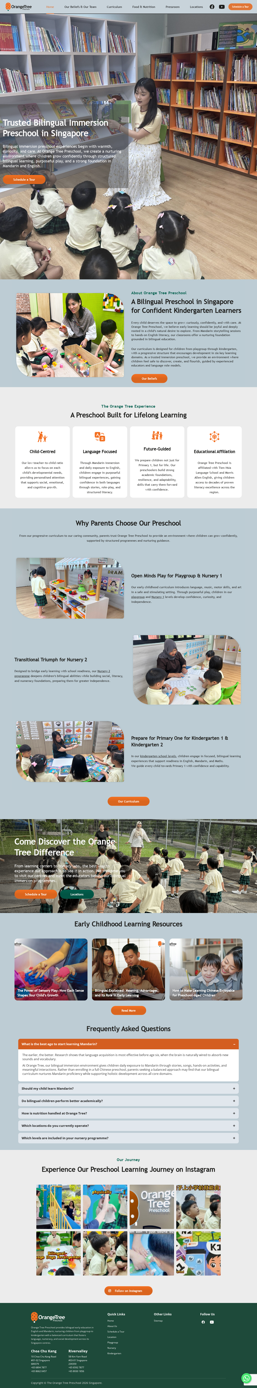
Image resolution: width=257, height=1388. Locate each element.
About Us (112, 1326)
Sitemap (158, 1320)
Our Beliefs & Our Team (80, 7)
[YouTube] (222, 7)
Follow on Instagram (128, 1291)
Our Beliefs (149, 378)
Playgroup (112, 1342)
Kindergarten (114, 1353)
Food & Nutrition (143, 7)
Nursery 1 (157, 597)
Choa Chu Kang (43, 1351)
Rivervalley (77, 1351)
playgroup (138, 597)
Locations (77, 894)
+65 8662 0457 (39, 1371)
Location (111, 1337)
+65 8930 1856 (76, 1371)
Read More (129, 1010)
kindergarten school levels (158, 756)
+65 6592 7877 (76, 1367)
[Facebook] (212, 7)
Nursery (111, 1348)
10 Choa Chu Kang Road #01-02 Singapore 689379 (43, 1360)
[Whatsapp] (246, 1378)
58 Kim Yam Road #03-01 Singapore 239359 (77, 1360)
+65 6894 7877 (39, 1367)
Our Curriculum (128, 801)
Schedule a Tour (240, 6)
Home (50, 7)
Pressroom (172, 7)
